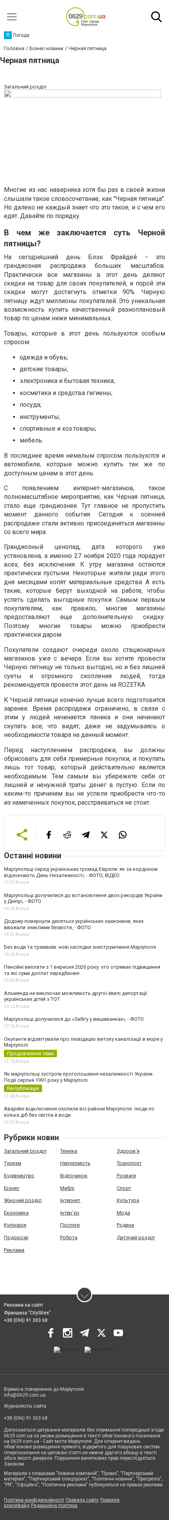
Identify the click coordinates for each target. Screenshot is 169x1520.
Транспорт (129, 1163)
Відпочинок (74, 1176)
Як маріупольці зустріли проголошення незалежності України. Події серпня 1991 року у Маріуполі (79, 1077)
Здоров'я (128, 1151)
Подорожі (16, 1237)
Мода (123, 1213)
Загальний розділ (25, 1151)
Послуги (70, 1225)
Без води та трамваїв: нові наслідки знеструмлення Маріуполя (80, 947)
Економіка (16, 1213)
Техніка (68, 1151)
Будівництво (19, 1176)
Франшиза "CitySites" (27, 1313)
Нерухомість (75, 1163)
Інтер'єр (69, 1213)
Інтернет (70, 1200)
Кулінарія (15, 1225)
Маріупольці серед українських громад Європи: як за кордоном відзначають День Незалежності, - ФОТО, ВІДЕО (81, 872)
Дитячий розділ (136, 1237)
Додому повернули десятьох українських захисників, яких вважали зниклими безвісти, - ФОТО (73, 924)
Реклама (14, 1250)
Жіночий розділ (23, 1200)
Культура (128, 1200)
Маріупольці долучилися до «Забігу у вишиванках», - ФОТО (74, 1019)
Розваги (126, 1176)
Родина (125, 1225)
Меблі (67, 1188)
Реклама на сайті (23, 1305)
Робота (68, 1237)
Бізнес (11, 1188)
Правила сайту (82, 1500)
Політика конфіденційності (34, 1500)
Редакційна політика (54, 1505)
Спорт (124, 1188)
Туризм (12, 1163)
